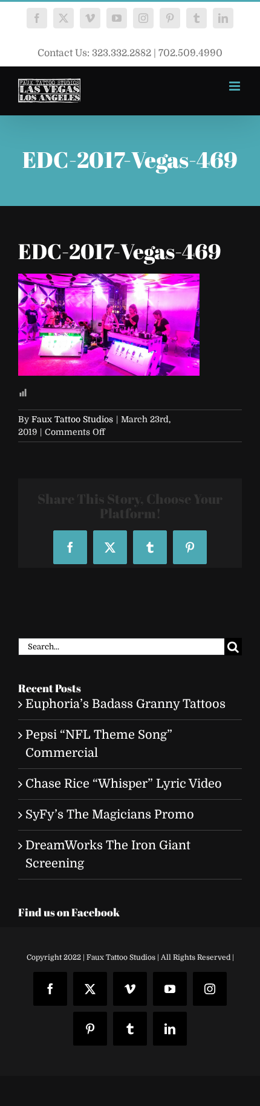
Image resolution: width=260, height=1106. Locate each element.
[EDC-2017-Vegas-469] (109, 282)
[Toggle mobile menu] (235, 86)
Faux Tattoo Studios (72, 419)
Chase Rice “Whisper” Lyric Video (123, 784)
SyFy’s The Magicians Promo (109, 814)
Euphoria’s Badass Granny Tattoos (125, 704)
